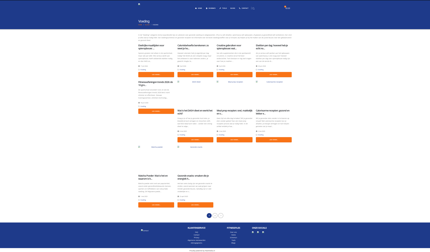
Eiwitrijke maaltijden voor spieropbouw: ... (151, 47)
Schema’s (212, 8)
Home (200, 8)
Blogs (232, 8)
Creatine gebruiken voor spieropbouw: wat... (229, 47)
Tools (224, 8)
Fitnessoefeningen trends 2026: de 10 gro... (155, 83)
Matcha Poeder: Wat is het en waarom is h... (153, 177)
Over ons (233, 232)
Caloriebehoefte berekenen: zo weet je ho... (193, 47)
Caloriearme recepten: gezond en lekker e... (272, 112)
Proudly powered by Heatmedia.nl (202, 251)
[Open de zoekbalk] (253, 8)
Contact (245, 8)
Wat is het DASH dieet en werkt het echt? (194, 112)
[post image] (195, 94)
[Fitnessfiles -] (152, 8)
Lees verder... (156, 74)
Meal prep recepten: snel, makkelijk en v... (234, 112)
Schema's (233, 237)
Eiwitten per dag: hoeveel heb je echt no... (272, 47)
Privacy (196, 237)
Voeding (143, 70)
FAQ (196, 232)
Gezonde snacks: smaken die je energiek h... (193, 177)
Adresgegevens (196, 243)
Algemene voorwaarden (196, 240)
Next (220, 215)
